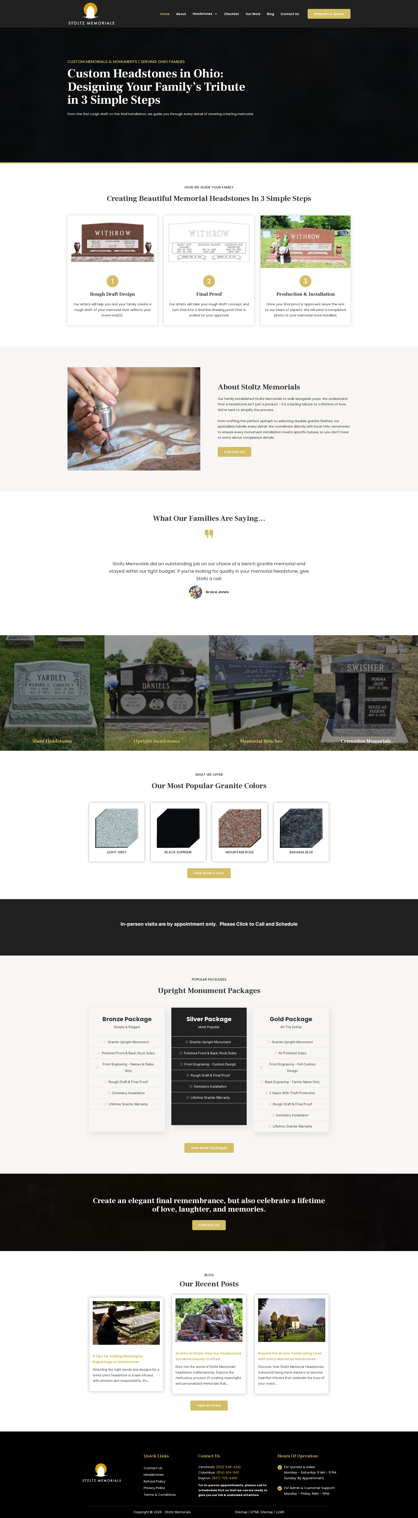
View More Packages (209, 1148)
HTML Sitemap (261, 1512)
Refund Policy (154, 1481)
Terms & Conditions (160, 1494)
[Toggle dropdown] (215, 13)
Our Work (253, 14)
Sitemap (241, 1512)
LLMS (280, 1512)
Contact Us (290, 14)
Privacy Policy (154, 1488)
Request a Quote (329, 14)
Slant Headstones (52, 741)
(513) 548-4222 (228, 1467)
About (181, 14)
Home (165, 14)
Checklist (231, 14)
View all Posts (209, 1405)
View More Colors (209, 873)
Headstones (202, 14)
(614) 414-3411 (227, 1472)
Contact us (209, 1225)
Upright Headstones (157, 741)
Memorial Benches (261, 741)
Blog (270, 14)
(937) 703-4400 (224, 1478)
